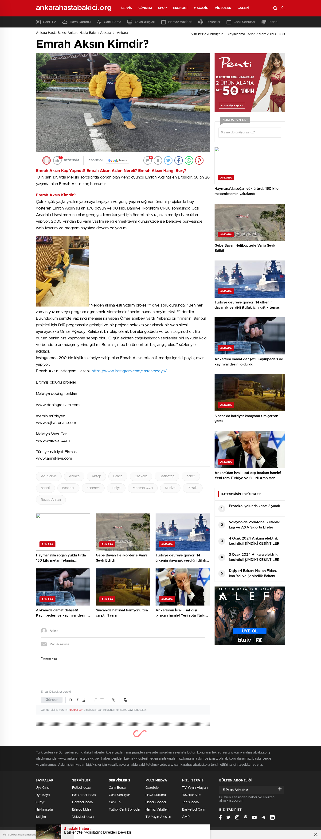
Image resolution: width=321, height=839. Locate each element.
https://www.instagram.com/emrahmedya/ (129, 371)
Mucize (170, 488)
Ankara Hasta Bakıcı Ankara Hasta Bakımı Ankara (73, 33)
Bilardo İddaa (81, 809)
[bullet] (102, 700)
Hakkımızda (44, 809)
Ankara (122, 33)
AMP (186, 817)
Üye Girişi (42, 787)
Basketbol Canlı (193, 809)
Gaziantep (167, 476)
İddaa (273, 22)
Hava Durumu (80, 22)
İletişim (40, 817)
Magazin (201, 8)
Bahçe (117, 476)
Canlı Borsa (112, 22)
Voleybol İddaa (83, 817)
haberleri (93, 488)
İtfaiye (116, 488)
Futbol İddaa (81, 787)
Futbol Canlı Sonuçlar (125, 809)
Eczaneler (213, 22)
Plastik (193, 488)
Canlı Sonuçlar (244, 22)
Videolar (223, 8)
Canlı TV (49, 22)
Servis (126, 8)
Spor (162, 8)
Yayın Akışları (144, 22)
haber (191, 476)
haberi (45, 488)
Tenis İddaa (190, 802)
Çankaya (141, 476)
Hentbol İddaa (82, 802)
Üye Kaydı (42, 795)
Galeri (243, 8)
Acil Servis (49, 476)
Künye (40, 802)
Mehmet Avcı (143, 488)
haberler (68, 488)
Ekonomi (180, 8)
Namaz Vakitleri (180, 22)
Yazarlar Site (191, 795)
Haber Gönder (155, 802)
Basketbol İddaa (84, 795)
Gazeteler (152, 787)
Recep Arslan (51, 499)
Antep (96, 476)
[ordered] (95, 700)
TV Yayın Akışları (158, 817)
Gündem (145, 8)
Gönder (52, 700)
